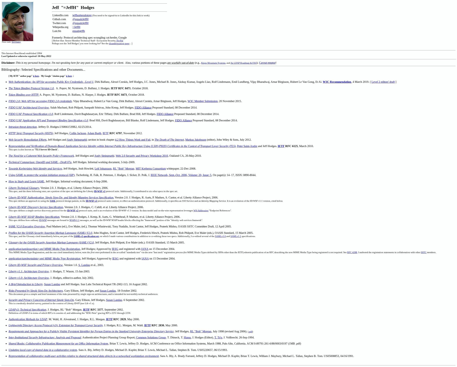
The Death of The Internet (169, 139)
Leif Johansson (103, 168)
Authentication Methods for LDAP (28, 319)
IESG (115, 248)
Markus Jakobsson (195, 139)
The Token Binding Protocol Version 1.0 (31, 88)
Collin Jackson (77, 133)
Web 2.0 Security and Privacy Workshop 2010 (142, 155)
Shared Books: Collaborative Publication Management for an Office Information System (58, 343)
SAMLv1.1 (235, 236)
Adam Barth (94, 133)
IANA (144, 248)
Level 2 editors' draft (383, 81)
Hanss (187, 337)
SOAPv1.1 (74, 220)
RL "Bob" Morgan (123, 168)
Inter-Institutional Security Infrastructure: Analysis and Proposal (45, 337)
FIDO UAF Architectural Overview (29, 107)
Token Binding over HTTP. (24, 94)
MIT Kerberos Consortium (151, 168)
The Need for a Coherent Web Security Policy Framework (41, 155)
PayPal (120, 40)
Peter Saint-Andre (247, 146)
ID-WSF (43, 220)
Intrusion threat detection (23, 126)
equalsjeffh (78, 30)
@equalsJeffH (80, 19)
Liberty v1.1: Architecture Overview (29, 271)
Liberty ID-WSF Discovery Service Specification (36, 207)
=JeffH (76, 27)
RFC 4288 (352, 252)
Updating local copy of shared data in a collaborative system (43, 349)
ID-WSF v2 (72, 210)
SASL (53, 201)
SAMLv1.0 (220, 236)
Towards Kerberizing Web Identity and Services (35, 168)
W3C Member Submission (203, 101)
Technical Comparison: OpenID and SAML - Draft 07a (40, 162)
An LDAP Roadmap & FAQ (243, 63)
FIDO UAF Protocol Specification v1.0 (31, 113)
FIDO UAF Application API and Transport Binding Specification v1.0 (48, 120)
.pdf (250, 331)
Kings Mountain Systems (213, 63)
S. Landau (84, 265)
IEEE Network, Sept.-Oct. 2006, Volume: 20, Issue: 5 (181, 175)
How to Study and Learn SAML (26, 181)
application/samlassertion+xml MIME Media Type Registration (44, 248)
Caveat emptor (267, 62)
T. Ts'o (218, 337)
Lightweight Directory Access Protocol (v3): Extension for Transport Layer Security (56, 325)
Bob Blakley (16, 42)
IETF (106, 133)
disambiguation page (119, 43)
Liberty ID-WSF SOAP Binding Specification (34, 216)
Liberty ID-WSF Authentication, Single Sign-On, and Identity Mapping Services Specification (61, 197)
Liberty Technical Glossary (24, 187)
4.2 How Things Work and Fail (132, 139)
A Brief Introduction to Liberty (26, 284)
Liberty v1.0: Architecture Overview (29, 277)
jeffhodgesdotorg (82, 15)
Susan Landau (52, 284)
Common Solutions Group (151, 337)
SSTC (423, 252)
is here (36, 76)
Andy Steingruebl (77, 139)
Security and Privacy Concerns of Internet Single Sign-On (41, 299)
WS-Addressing (201, 210)
